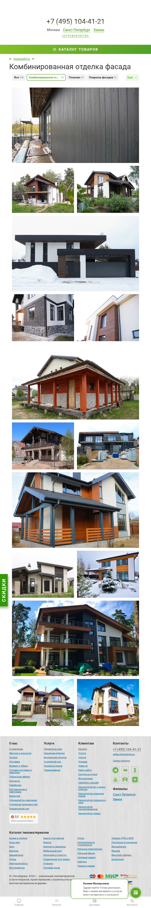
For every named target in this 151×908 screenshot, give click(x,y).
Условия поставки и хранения (20, 771)
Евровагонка (16, 855)
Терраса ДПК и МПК (122, 838)
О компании (16, 749)
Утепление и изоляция (124, 842)
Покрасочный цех (19, 808)
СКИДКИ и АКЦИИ (88, 783)
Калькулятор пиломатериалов (87, 808)
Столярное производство (23, 804)
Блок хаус (14, 842)
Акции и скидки (18, 838)
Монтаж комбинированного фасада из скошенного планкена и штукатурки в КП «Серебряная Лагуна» (68, 236)
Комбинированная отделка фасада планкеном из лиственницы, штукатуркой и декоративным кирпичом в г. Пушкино (40, 187)
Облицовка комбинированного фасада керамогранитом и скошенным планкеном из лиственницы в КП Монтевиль (106, 442)
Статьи (82, 757)
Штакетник (117, 859)
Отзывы (82, 761)
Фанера (115, 851)
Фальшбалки (118, 846)
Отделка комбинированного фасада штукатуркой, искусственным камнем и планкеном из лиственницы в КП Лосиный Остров (40, 315)
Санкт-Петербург (124, 794)
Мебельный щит (52, 851)
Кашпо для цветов (53, 838)
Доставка (14, 761)
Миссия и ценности (20, 753)
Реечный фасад (86, 853)
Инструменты (17, 868)
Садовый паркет (86, 857)
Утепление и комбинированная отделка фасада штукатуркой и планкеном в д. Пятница (106, 311)
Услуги (82, 753)
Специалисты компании (23, 800)
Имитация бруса (18, 863)
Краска (47, 842)
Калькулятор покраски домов (91, 794)
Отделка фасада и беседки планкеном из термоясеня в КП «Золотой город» (68, 104)
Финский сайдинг (121, 855)
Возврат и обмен (18, 766)
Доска (12, 859)
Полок (80, 838)
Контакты (14, 781)
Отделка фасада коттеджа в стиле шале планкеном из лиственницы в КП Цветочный (41, 439)
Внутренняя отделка (55, 757)
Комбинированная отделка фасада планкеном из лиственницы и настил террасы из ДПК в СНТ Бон (75, 493)
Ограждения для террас (56, 859)
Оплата (13, 757)
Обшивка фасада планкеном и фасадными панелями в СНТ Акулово (70, 360)
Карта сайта (85, 770)
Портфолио (15, 785)
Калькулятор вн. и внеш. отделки (92, 788)
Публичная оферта (19, 777)
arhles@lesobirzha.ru (124, 754)
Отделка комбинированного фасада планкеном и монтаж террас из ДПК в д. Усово (75, 617)
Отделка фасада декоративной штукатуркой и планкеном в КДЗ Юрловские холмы (43, 567)
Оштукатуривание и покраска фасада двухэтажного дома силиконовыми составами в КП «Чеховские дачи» (107, 698)
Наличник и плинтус (55, 855)
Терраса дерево (86, 866)
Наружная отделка (54, 753)
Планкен (48, 863)
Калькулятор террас (89, 813)
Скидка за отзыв (87, 774)
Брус (11, 846)
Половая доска (51, 868)
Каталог (82, 749)
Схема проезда (121, 761)
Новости (83, 766)
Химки (117, 799)
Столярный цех (52, 761)
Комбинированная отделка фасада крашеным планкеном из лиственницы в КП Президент (43, 695)
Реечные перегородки (89, 849)
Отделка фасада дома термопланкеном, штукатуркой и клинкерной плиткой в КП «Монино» (108, 185)
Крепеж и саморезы (54, 846)
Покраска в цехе (53, 749)
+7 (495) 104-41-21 (75, 21)
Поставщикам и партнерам (18, 790)
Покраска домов (53, 766)
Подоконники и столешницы (86, 843)
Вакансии (14, 796)
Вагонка (13, 851)
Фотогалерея (85, 778)
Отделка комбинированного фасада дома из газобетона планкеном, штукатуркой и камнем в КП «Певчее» (104, 570)
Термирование (52, 770)
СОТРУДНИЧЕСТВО (75, 36)
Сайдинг (82, 861)
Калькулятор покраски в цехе (92, 801)
